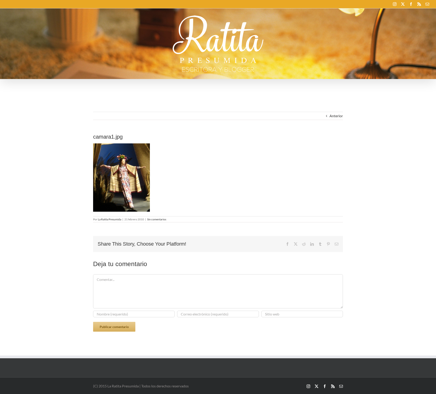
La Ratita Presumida (109, 219)
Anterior (336, 116)
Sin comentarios (156, 219)
